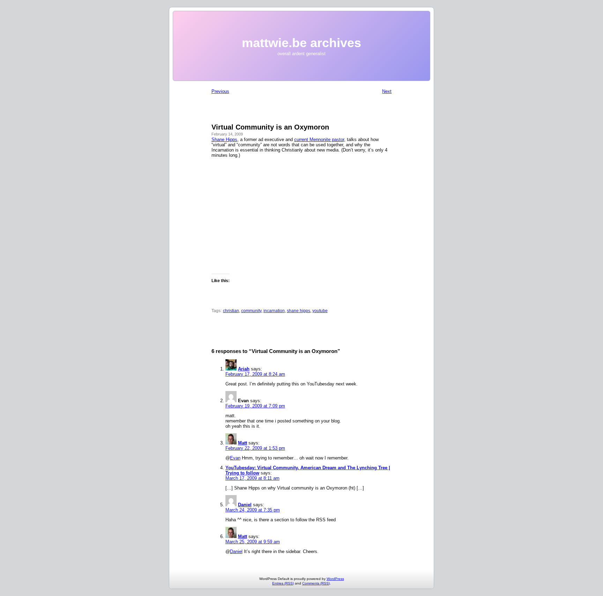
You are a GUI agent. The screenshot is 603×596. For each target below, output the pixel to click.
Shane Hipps (224, 139)
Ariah (244, 368)
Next (387, 91)
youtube (320, 310)
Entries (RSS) (283, 583)
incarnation (274, 310)
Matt (242, 443)
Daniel (245, 504)
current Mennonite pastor (319, 139)
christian (231, 310)
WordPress (335, 579)
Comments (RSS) (316, 583)
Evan (235, 458)
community (251, 310)
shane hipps (298, 310)
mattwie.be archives (301, 43)
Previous (220, 91)
